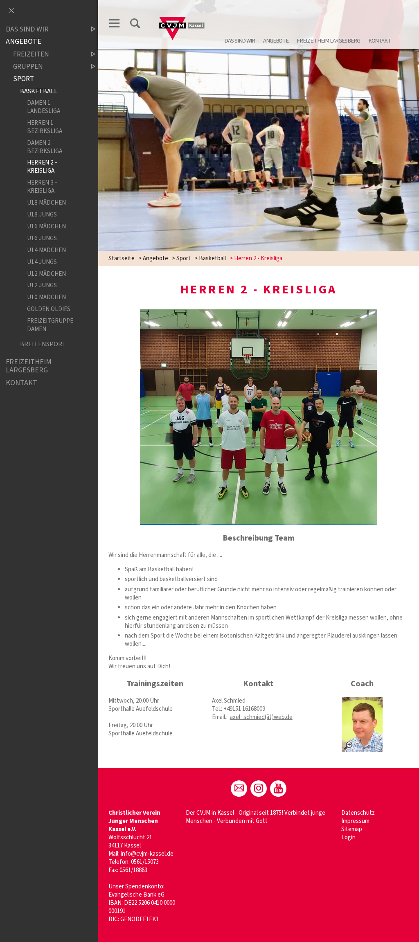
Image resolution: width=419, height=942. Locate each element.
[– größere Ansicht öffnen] (362, 724)
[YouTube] (278, 788)
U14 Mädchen (46, 250)
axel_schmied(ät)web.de (261, 717)
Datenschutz (358, 813)
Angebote (275, 40)
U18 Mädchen (46, 202)
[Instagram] (258, 788)
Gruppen (28, 66)
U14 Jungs (42, 261)
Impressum (355, 821)
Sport (183, 258)
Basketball (212, 258)
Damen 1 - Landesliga (43, 107)
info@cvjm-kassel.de (147, 854)
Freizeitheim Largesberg (328, 40)
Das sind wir (239, 40)
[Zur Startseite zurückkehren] (182, 15)
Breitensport (43, 344)
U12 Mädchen (46, 273)
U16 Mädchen (46, 226)
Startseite (121, 258)
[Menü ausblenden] (11, 11)
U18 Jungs (42, 214)
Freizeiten (31, 54)
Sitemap (351, 829)
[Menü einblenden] (114, 23)
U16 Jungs (42, 238)
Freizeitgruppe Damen (50, 325)
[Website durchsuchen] (135, 23)
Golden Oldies (48, 309)
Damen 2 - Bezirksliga (44, 146)
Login (348, 837)
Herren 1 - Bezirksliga (44, 126)
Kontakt (379, 40)
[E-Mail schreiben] (239, 788)
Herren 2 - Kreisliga (42, 166)
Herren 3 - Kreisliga (42, 186)
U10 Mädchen (46, 297)
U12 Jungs (42, 285)
